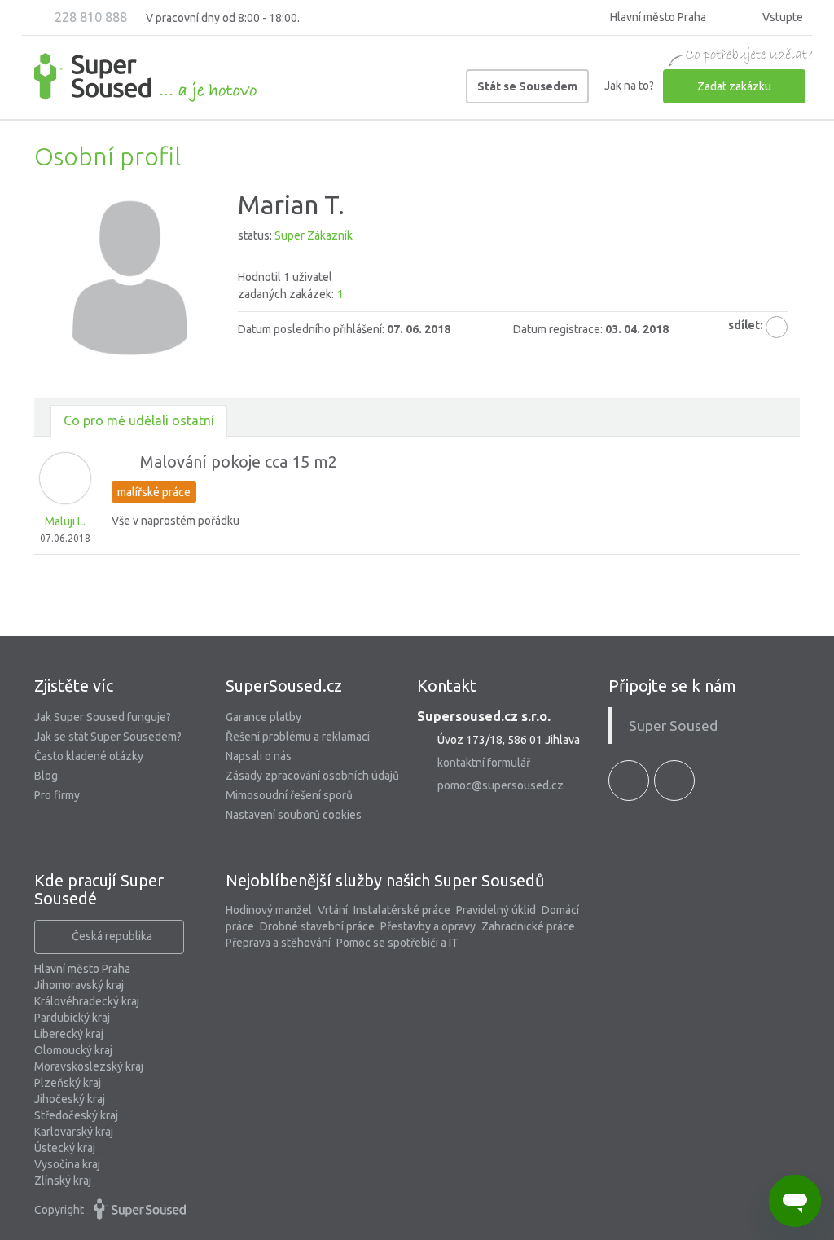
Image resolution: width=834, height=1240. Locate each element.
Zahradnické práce (528, 926)
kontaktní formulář (483, 762)
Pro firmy (57, 795)
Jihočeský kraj (69, 1099)
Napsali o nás (259, 756)
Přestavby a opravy (428, 926)
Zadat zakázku (734, 86)
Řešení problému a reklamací (298, 736)
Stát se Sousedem (527, 86)
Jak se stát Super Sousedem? (108, 736)
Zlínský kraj (62, 1180)
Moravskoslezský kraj (88, 1066)
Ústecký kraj (64, 1147)
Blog (46, 775)
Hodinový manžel (269, 910)
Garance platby (263, 716)
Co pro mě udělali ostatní (139, 420)
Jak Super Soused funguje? (102, 716)
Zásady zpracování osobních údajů (312, 775)
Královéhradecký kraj (86, 1001)
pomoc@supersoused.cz (500, 785)
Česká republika (112, 936)
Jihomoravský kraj (79, 985)
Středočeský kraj (76, 1115)
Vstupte (781, 17)
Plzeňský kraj (67, 1082)
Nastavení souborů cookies (294, 814)
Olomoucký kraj (73, 1050)
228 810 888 (89, 17)
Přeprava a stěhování (278, 942)
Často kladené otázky (88, 756)
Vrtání (333, 910)
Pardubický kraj (72, 1017)
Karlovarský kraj (73, 1131)
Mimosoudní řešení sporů (289, 795)
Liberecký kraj (68, 1033)
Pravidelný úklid (496, 910)
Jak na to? (629, 85)
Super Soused (673, 725)
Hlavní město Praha (82, 968)
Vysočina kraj (67, 1164)
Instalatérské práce (401, 910)
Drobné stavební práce (317, 926)
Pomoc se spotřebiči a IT (397, 942)
